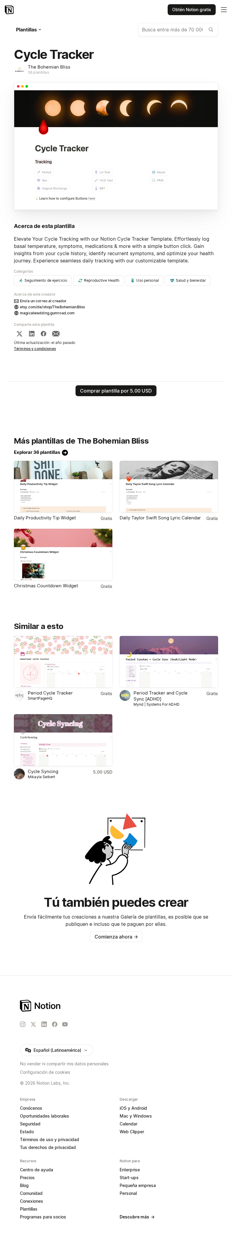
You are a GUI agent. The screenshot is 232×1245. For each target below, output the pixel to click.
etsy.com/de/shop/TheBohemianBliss (52, 307)
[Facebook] (43, 333)
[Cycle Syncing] (63, 740)
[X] (19, 333)
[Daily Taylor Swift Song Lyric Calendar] (169, 486)
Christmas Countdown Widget (46, 586)
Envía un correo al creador (43, 301)
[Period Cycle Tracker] (63, 662)
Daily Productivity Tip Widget (45, 518)
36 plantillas (38, 72)
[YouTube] (65, 1024)
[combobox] (178, 29)
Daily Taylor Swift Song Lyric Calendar (160, 518)
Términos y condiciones (35, 348)
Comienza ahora (116, 937)
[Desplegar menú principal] (223, 9)
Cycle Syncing (43, 771)
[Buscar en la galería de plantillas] (211, 29)
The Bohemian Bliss (49, 67)
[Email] (56, 333)
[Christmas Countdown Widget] (63, 554)
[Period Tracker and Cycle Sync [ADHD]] (169, 662)
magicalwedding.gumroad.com (47, 313)
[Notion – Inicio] (10, 10)
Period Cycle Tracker (50, 693)
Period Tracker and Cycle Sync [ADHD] (161, 696)
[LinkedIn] (32, 333)
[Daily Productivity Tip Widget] (63, 486)
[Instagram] (22, 1024)
